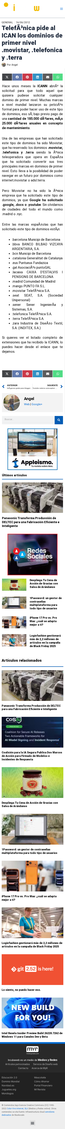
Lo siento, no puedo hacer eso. (21, 989)
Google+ (36, 404)
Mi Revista (39, 1089)
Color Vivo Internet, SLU (17, 1108)
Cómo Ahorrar (41, 1081)
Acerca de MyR (40, 1068)
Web (27, 404)
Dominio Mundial (11, 1081)
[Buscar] (59, 420)
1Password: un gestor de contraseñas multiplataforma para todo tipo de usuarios (46, 603)
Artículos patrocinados (17, 1064)
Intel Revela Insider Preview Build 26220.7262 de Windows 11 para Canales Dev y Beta (32, 1035)
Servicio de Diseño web (45, 1064)
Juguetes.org (9, 1089)
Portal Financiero (43, 1085)
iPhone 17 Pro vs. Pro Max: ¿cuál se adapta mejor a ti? (43, 621)
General (7, 22)
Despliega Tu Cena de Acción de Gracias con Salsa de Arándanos (44, 584)
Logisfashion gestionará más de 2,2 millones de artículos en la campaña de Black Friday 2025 (45, 641)
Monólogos (8, 1093)
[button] (32, 1123)
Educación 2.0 (9, 1077)
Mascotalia (40, 1077)
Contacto (23, 1068)
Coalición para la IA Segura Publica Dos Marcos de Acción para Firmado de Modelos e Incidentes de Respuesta (32, 756)
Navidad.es (8, 1085)
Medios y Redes (47, 1060)
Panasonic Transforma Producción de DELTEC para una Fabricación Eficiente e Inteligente (30, 522)
